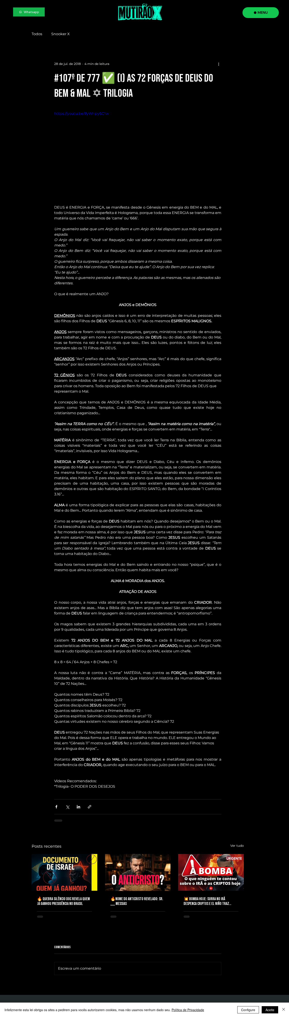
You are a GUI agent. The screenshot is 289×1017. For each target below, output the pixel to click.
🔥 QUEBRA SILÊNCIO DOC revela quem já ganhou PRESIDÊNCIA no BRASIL (63, 901)
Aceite (270, 1010)
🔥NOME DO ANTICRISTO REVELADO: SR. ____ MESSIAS (136, 901)
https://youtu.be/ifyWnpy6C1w (81, 113)
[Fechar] (283, 1009)
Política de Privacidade (188, 1010)
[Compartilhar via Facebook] (56, 807)
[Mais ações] (218, 64)
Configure (248, 1010)
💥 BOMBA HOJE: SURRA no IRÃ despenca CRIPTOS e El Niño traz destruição (206, 901)
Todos (37, 34)
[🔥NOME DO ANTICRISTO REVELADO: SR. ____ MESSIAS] (138, 872)
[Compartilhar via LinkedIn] (78, 807)
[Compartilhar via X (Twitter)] (67, 807)
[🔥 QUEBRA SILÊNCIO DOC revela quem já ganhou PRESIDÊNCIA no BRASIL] (64, 872)
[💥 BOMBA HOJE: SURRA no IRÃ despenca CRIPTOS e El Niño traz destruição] (211, 872)
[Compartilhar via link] (89, 807)
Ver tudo (237, 846)
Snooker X (60, 34)
